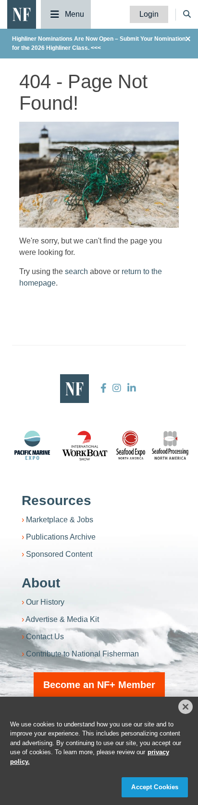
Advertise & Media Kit (62, 619)
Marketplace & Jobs (59, 520)
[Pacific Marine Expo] (32, 445)
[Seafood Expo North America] (130, 445)
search (76, 271)
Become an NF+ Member (99, 684)
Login (149, 14)
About (41, 582)
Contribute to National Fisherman (82, 654)
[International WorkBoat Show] (85, 445)
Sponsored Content (59, 554)
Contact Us (45, 636)
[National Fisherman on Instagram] (116, 388)
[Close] (185, 707)
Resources (56, 500)
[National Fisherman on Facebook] (103, 388)
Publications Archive (61, 537)
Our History (45, 602)
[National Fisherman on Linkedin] (130, 388)
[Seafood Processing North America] (170, 445)
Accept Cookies (154, 787)
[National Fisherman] (21, 14)
